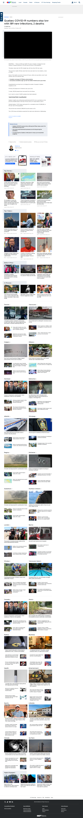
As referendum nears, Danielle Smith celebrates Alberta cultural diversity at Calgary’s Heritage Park (38, 396)
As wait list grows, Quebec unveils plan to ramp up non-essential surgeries (28, 133)
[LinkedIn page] (12, 802)
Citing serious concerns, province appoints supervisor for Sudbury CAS (44, 511)
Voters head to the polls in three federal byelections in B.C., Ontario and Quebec (14, 651)
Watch (30, 2)
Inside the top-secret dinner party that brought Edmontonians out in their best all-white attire (44, 202)
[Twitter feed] (5, 802)
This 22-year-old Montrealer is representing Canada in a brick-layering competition (19, 408)
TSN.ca (43, 811)
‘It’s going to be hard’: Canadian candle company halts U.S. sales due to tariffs (39, 651)
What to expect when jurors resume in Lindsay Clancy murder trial (27, 230)
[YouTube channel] (10, 802)
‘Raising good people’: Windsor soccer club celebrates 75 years (14, 578)
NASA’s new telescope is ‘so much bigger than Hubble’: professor (11, 230)
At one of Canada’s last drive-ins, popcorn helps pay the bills (28, 275)
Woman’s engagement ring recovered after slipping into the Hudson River (44, 622)
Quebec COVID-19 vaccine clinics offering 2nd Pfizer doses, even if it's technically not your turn (29, 127)
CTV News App (33, 797)
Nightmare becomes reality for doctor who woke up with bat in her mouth (28, 785)
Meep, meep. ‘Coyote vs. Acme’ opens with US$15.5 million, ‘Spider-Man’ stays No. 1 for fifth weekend (40, 685)
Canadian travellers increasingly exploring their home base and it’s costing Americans (10, 276)
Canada (25, 2)
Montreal (6, 17)
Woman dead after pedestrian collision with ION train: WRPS (43, 481)
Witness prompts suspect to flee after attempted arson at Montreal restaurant (20, 401)
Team (52, 797)
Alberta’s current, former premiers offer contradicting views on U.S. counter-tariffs (43, 518)
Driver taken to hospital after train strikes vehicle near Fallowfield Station (39, 359)
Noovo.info (63, 808)
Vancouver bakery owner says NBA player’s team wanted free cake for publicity (44, 785)
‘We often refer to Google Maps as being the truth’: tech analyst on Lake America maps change (44, 230)
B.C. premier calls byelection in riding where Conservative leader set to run (44, 590)
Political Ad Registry (27, 811)
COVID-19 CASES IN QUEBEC (15, 116)
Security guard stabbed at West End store (39, 432)
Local (20, 2)
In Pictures (36, 2)
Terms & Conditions (27, 809)
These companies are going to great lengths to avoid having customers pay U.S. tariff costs (28, 201)
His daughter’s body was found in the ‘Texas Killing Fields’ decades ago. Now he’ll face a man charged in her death (11, 203)
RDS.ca (62, 811)
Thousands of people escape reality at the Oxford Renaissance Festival (14, 542)
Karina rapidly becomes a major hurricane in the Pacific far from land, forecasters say (15, 754)
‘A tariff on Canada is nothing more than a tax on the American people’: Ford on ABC (28, 255)
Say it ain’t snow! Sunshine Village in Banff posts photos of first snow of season (44, 184)
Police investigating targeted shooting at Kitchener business (38, 469)
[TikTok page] (7, 802)
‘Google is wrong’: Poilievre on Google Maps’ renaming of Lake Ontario (11, 254)
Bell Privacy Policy (27, 808)
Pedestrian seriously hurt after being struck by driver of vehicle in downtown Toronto (19, 335)
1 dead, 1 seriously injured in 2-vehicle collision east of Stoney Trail (19, 371)
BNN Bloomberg (45, 809)
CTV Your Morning (45, 2)
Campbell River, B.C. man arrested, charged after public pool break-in (39, 578)
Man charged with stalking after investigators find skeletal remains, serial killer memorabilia (40, 616)
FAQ (43, 797)
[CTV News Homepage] (11, 2)
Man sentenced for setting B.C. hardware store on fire (40, 321)
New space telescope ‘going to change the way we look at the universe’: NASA (44, 254)
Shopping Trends (56, 2)
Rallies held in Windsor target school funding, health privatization (19, 591)
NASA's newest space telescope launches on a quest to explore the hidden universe (40, 754)
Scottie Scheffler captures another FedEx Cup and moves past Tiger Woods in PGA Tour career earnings (15, 720)
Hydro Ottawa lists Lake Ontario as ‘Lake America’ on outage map (44, 364)
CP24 (43, 808)
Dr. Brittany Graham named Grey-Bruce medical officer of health (20, 554)
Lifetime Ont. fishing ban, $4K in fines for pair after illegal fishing (39, 505)
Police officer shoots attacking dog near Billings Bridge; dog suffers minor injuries (43, 371)
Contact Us (39, 797)
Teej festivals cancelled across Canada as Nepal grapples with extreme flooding (19, 622)
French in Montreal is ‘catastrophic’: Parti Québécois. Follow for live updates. (14, 395)
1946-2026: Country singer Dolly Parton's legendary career (28, 295)
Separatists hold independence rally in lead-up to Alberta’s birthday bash (44, 402)
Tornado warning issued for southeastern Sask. (15, 468)
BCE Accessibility (7, 808)
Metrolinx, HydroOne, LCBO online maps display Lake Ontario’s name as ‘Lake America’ (27, 184)
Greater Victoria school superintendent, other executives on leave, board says (44, 583)
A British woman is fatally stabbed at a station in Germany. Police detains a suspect (44, 628)
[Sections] (3, 2)
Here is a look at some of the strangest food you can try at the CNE (44, 296)
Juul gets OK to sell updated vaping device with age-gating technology (15, 684)
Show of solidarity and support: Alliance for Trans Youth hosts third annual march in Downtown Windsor (20, 584)
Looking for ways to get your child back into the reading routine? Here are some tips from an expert (44, 276)
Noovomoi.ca (63, 809)
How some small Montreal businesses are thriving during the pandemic (27, 130)
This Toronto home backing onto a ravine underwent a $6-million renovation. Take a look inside (11, 296)
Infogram (10, 117)
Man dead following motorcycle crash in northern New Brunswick (13, 433)
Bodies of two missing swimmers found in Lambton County (20, 547)
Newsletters (47, 797)
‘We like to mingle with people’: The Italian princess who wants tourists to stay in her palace (40, 720)
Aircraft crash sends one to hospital (37, 541)
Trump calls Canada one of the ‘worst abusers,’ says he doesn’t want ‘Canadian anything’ (10, 184)
